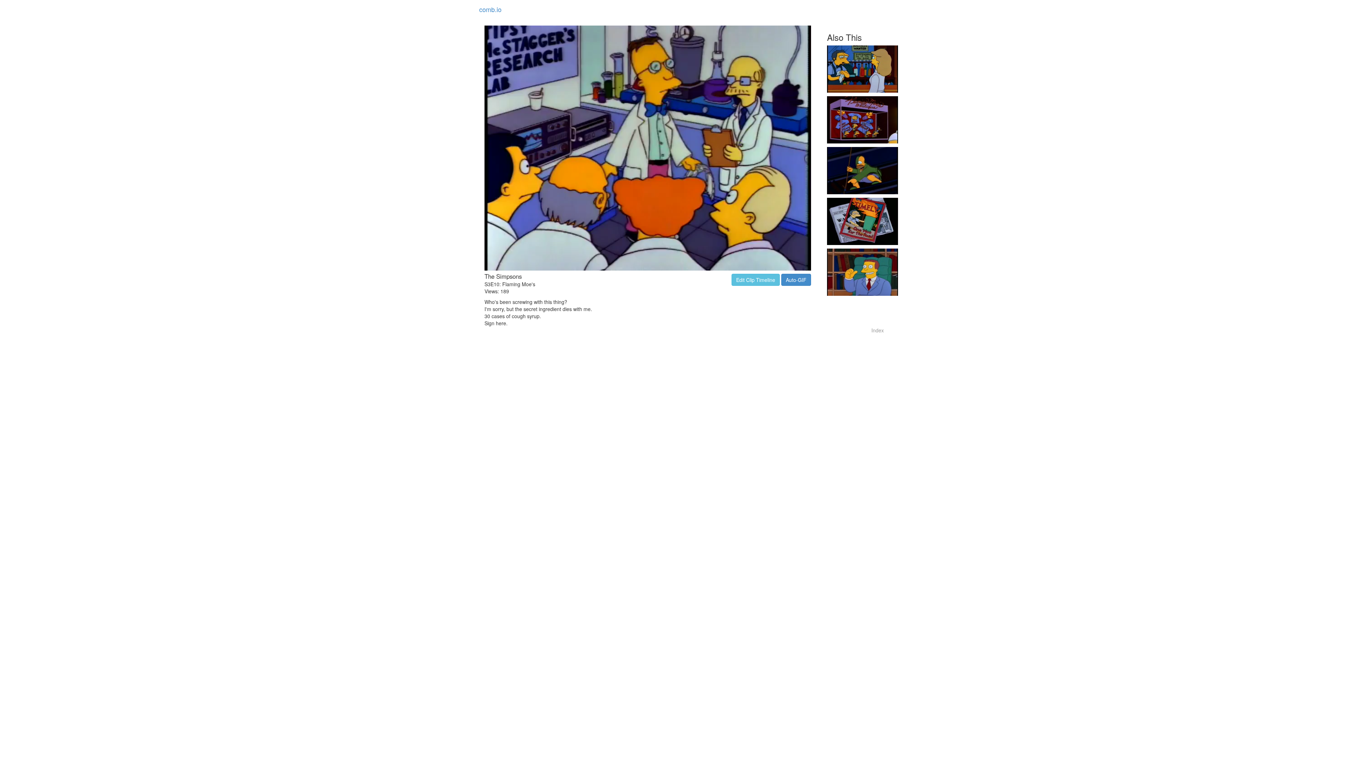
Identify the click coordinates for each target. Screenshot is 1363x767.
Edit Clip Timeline (755, 279)
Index (877, 330)
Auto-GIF (796, 279)
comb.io (490, 9)
